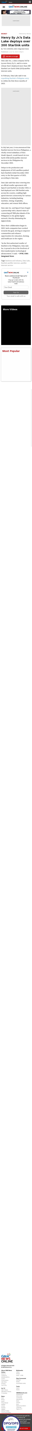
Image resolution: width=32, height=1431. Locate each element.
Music (17, 1404)
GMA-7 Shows (4, 1390)
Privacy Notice (4, 1380)
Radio (17, 1401)
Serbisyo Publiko (5, 1411)
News (10, 2)
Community (19, 1397)
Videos (17, 1372)
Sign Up (16, 292)
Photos (18, 1373)
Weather (3, 1404)
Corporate (18, 1407)
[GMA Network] (4, 2)
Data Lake (26, 261)
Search (17, 1388)
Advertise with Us (5, 1377)
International (19, 1399)
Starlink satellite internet (10, 263)
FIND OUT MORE (23, 1428)
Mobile (17, 1381)
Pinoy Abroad (4, 1403)
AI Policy (3, 1383)
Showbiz (3, 1407)
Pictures (18, 1402)
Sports (2, 1401)
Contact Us (4, 1375)
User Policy (4, 1385)
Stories (17, 1389)
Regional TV (19, 1409)
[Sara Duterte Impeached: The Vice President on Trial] (16, 12)
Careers (3, 1378)
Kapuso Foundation (21, 1406)
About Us (3, 1374)
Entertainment (19, 1394)
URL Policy (4, 1382)
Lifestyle (3, 1409)
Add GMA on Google (10, 56)
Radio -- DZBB (19, 1375)
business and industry (14, 261)
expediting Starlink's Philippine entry (15, 78)
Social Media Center (21, 1383)
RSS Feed (18, 1380)
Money (3, 1399)
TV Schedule (4, 1393)
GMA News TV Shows (6, 1391)
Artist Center (19, 1396)
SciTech (3, 1406)
